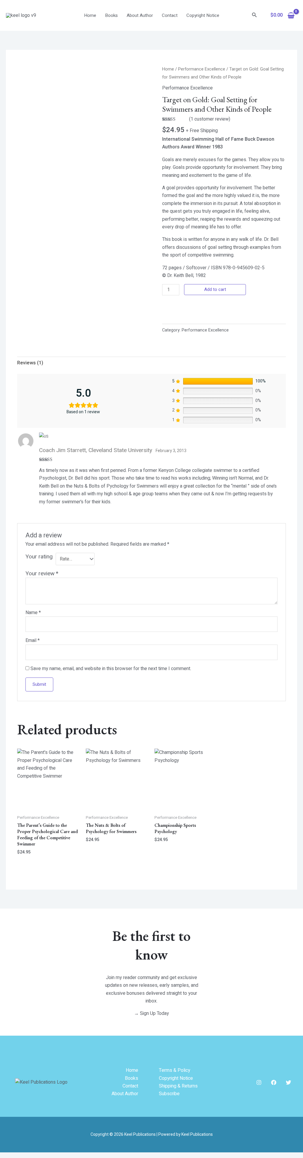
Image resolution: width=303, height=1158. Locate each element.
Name (33, 612)
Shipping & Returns (178, 1086)
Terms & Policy (174, 1070)
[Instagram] (259, 1082)
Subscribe (169, 1093)
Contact (170, 15)
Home (90, 15)
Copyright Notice (202, 15)
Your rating (39, 557)
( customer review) (209, 119)
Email (32, 640)
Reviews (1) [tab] (30, 362)
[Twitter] (288, 1082)
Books (111, 15)
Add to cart (215, 289)
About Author (140, 15)
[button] (254, 15)
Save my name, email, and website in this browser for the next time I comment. (110, 668)
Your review (41, 573)
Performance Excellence (201, 69)
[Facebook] (273, 1082)
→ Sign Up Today (151, 1013)
